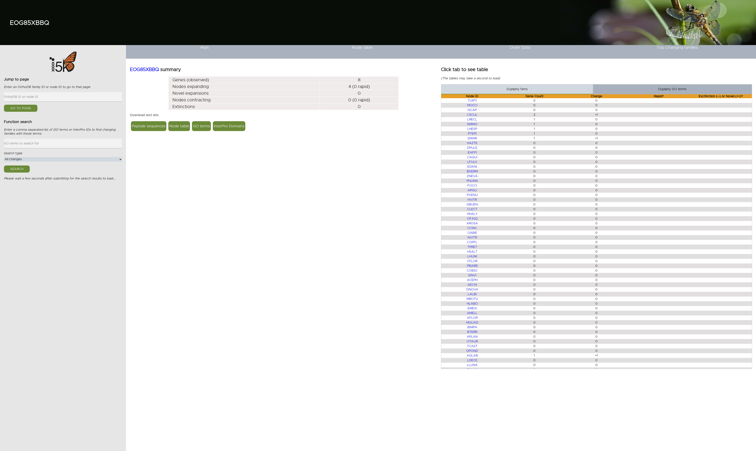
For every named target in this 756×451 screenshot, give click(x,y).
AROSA (472, 223)
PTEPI (472, 134)
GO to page (20, 108)
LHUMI (472, 256)
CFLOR (472, 261)
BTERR (472, 332)
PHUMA (472, 181)
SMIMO (472, 124)
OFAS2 (472, 219)
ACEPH (472, 280)
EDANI (472, 167)
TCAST (472, 346)
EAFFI (472, 152)
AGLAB (472, 356)
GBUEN (472, 204)
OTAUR (472, 341)
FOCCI (472, 186)
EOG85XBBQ (29, 23)
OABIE (472, 233)
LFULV (472, 162)
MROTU (472, 299)
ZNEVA (472, 176)
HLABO (472, 304)
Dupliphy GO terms (672, 89)
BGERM (472, 171)
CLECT (472, 209)
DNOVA (472, 289)
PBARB (472, 266)
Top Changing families (677, 47)
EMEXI (472, 308)
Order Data (520, 47)
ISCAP (472, 110)
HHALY (472, 214)
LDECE (472, 360)
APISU (472, 190)
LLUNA (472, 365)
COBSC (472, 271)
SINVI (472, 275)
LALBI (472, 294)
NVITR (472, 237)
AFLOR (472, 318)
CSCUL (472, 115)
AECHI (472, 285)
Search (16, 169)
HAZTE (472, 143)
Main (204, 47)
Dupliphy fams (517, 89)
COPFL (472, 242)
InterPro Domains (229, 126)
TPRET (472, 247)
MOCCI (472, 105)
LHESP (472, 129)
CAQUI (472, 157)
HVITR (472, 200)
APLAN (472, 337)
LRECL (472, 119)
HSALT (472, 252)
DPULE (472, 148)
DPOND (472, 351)
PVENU (472, 195)
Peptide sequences (148, 126)
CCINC (472, 228)
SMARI (472, 138)
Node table (362, 47)
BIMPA (472, 327)
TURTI (472, 101)
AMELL (472, 313)
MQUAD (472, 322)
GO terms (201, 126)
